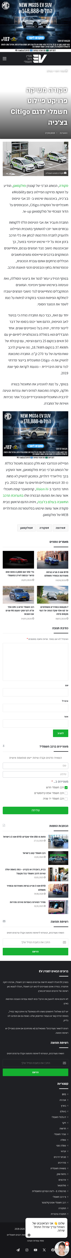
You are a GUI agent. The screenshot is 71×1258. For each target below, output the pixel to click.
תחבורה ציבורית (58, 1214)
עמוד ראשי (60, 71)
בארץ (63, 1105)
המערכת (63, 133)
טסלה (63, 1139)
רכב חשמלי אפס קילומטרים (49, 793)
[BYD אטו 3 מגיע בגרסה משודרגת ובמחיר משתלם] (52, 560)
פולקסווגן (19, 185)
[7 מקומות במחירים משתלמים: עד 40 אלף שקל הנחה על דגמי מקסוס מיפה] (52, 595)
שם (66, 685)
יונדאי (63, 1151)
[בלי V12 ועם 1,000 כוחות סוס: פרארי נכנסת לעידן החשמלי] (18, 560)
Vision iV (42, 489)
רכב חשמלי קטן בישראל (34, 853)
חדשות (63, 1128)
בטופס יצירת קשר (60, 1015)
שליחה (35, 810)
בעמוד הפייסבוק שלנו (40, 1015)
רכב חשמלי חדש (55, 787)
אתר (66, 716)
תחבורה (62, 1208)
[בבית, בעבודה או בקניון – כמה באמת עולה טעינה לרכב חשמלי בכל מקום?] (58, 874)
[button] (62, 1248)
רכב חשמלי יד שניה (54, 798)
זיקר (64, 1122)
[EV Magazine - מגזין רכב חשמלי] (35, 59)
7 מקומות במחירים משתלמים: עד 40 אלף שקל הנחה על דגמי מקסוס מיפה (53, 611)
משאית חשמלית (58, 1168)
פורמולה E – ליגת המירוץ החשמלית (49, 1191)
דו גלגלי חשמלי (59, 1117)
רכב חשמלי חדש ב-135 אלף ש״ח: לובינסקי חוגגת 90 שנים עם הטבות (20, 611)
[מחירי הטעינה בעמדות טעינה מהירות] (58, 907)
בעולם (50, 71)
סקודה (63, 185)
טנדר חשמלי (60, 1134)
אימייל (65, 701)
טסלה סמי (61, 1145)
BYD (64, 1094)
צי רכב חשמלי (59, 1196)
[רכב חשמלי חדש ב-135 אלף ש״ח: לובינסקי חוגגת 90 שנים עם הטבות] (18, 595)
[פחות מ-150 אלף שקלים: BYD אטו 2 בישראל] (58, 842)
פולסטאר (61, 1185)
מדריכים (62, 1162)
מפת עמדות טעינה (35, 1240)
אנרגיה (63, 1100)
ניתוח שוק (61, 1174)
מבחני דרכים (60, 1157)
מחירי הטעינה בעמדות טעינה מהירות (28, 902)
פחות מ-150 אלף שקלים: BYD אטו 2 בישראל (24, 836)
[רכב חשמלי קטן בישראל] (58, 858)
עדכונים (62, 1179)
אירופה (60, 528)
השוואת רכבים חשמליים (17, 1234)
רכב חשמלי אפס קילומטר (54, 1202)
